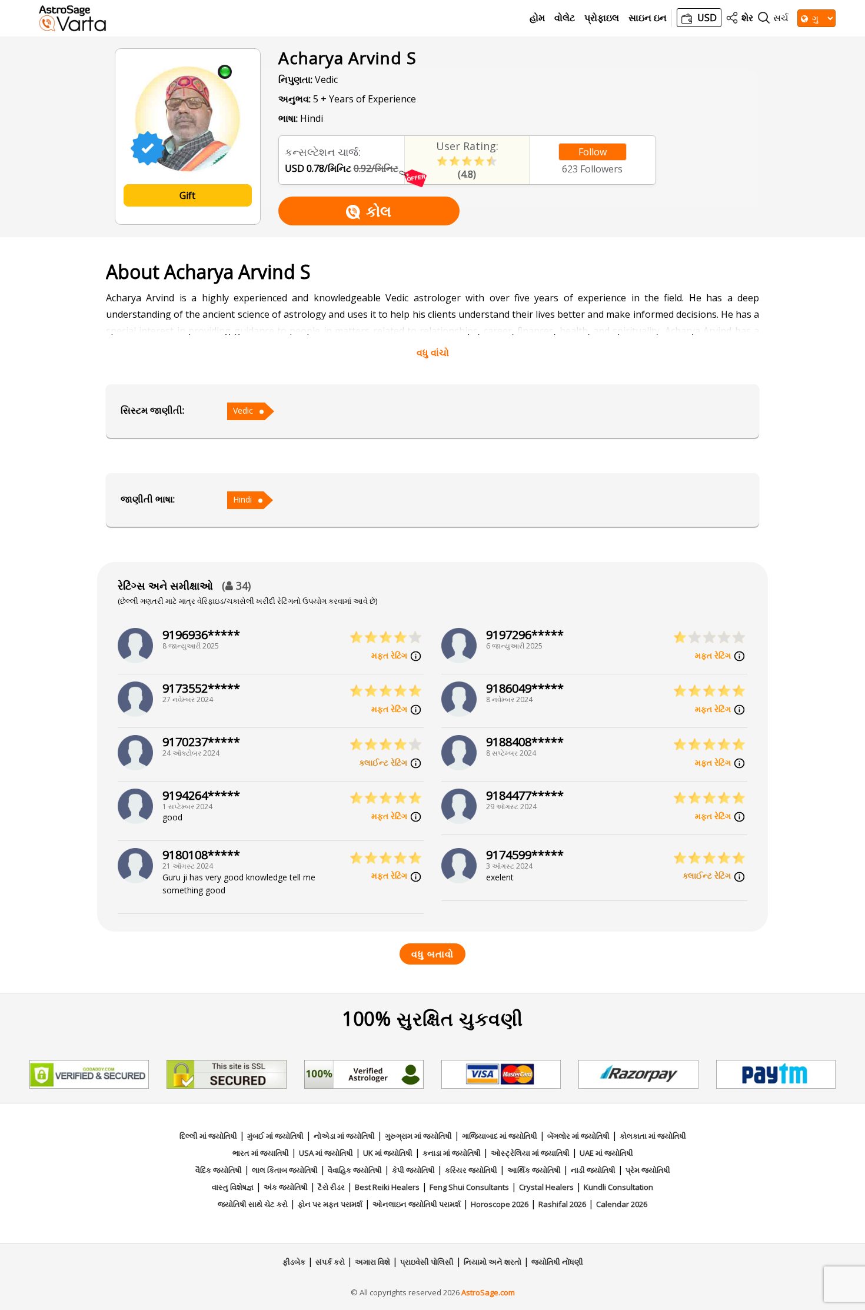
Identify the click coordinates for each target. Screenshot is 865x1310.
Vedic (243, 410)
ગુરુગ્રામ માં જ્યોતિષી (418, 1136)
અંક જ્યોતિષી (286, 1187)
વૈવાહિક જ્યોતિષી (355, 1170)
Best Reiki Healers (387, 1187)
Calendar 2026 (621, 1204)
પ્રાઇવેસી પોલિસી (427, 1261)
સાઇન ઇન (647, 18)
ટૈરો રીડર (331, 1187)
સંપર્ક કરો (330, 1261)
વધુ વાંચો (433, 352)
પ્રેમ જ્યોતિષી (648, 1170)
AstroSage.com (488, 1292)
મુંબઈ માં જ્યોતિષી (275, 1136)
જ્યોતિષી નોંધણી (557, 1261)
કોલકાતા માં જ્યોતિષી (653, 1136)
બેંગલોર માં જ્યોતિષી (578, 1136)
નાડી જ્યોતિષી (593, 1170)
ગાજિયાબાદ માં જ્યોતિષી (499, 1136)
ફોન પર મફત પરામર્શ (330, 1204)
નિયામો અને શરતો (492, 1261)
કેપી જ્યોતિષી (413, 1170)
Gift (187, 195)
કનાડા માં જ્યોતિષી (451, 1153)
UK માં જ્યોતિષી (387, 1153)
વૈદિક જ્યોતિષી (218, 1170)
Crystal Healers (546, 1187)
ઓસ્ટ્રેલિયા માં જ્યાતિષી (530, 1153)
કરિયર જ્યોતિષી (471, 1170)
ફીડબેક (293, 1261)
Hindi (242, 499)
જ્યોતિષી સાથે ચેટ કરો (253, 1204)
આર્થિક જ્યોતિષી (534, 1170)
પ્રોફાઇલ (601, 18)
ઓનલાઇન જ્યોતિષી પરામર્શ (416, 1204)
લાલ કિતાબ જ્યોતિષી (285, 1170)
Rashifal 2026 (562, 1204)
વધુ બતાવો (432, 953)
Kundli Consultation (618, 1187)
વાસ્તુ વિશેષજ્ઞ (233, 1187)
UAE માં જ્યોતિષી (606, 1153)
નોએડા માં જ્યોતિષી (344, 1136)
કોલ (378, 211)
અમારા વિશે (372, 1261)
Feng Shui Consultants (469, 1187)
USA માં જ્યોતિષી (326, 1153)
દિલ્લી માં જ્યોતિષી (208, 1136)
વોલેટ (564, 18)
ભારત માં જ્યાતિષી (260, 1153)
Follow (592, 151)
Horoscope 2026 (499, 1204)
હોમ (537, 18)
